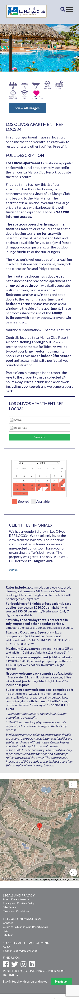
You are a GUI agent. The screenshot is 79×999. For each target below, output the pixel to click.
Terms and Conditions (16, 911)
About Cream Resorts (16, 899)
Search (39, 437)
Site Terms (9, 907)
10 (24, 480)
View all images (27, 108)
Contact (8, 922)
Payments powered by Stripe (20, 950)
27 (46, 489)
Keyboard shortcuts (29, 880)
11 (31, 480)
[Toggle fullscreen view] (73, 784)
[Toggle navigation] (69, 9)
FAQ (5, 930)
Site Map (8, 934)
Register (61, 981)
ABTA (6, 946)
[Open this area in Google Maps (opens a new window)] (7, 878)
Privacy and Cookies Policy (19, 903)
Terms (75, 880)
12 (39, 480)
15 (62, 480)
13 (46, 480)
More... (13, 569)
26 (39, 489)
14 (54, 480)
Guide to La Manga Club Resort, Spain (25, 926)
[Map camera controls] (73, 872)
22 (62, 485)
